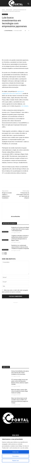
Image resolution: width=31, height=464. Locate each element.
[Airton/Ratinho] (3, 30)
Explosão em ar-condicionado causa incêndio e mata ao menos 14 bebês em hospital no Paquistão (20, 247)
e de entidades (24, 106)
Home (3, 9)
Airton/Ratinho (8, 30)
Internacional (9, 9)
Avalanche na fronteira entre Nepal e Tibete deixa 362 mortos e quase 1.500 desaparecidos (20, 229)
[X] (12, 34)
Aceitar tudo (15, 452)
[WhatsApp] (19, 34)
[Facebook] (8, 34)
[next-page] (6, 253)
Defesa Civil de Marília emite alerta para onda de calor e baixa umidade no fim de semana (20, 372)
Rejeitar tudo (15, 460)
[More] (23, 34)
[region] (15, 450)
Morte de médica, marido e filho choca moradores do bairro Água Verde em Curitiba (19, 391)
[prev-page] (3, 253)
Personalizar (15, 456)
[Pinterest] (15, 34)
